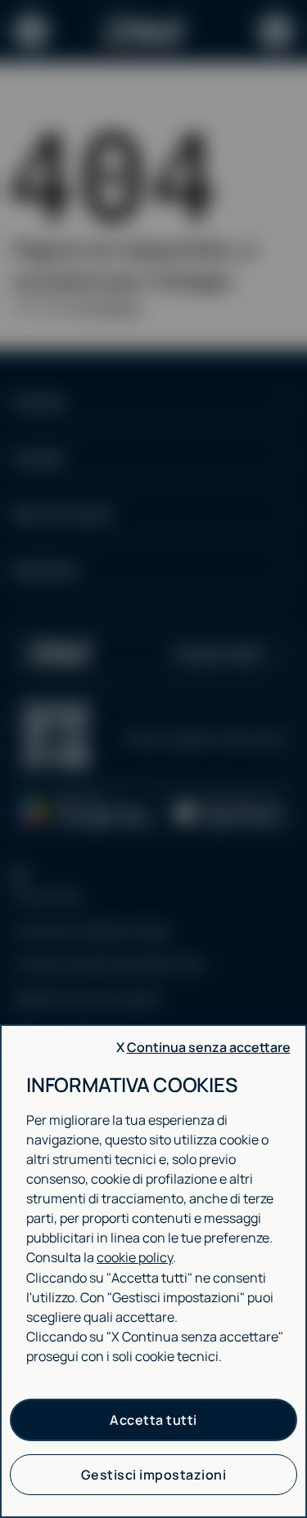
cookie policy (135, 1257)
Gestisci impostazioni (154, 1475)
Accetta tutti (153, 1420)
